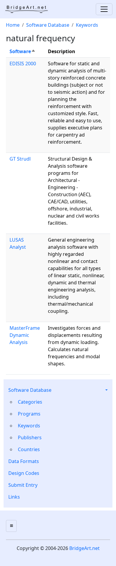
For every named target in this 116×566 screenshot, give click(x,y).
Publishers (30, 437)
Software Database (29, 390)
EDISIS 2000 (23, 63)
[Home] (29, 9)
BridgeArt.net (84, 548)
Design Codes (23, 473)
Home (13, 25)
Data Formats (23, 461)
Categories (30, 402)
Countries (29, 449)
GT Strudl (20, 159)
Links (14, 497)
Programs (29, 413)
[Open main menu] (11, 526)
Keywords (29, 425)
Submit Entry (22, 485)
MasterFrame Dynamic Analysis (25, 335)
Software (23, 51)
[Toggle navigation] (104, 9)
